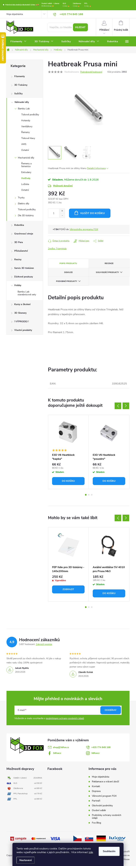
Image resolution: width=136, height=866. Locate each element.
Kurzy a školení (22, 304)
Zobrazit (68, 589)
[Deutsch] (101, 838)
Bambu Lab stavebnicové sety (27, 293)
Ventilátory (26, 126)
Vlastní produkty (23, 330)
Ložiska (25, 184)
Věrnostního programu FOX (83, 229)
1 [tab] (86, 495)
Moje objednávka (14, 14)
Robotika (19, 225)
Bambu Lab (24, 108)
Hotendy (25, 120)
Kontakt (96, 786)
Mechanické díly (26, 157)
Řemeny (25, 132)
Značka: (57, 248)
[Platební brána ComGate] (18, 838)
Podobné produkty (66, 281)
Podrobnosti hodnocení (91, 72)
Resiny (17, 259)
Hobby (17, 285)
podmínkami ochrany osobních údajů (65, 718)
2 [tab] (89, 495)
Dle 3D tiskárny (26, 215)
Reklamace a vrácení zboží (105, 781)
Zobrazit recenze (44, 644)
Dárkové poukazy (23, 276)
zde (91, 852)
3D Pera (18, 242)
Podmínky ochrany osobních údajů (106, 817)
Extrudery (26, 172)
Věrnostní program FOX (104, 796)
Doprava (96, 791)
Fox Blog (96, 822)
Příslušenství (21, 250)
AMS (23, 144)
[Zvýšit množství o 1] (62, 211)
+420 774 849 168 (100, 747)
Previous (118, 405)
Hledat (80, 27)
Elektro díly (23, 203)
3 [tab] (92, 495)
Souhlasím (109, 851)
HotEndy (25, 178)
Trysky (21, 197)
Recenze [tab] (109, 263)
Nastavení (25, 860)
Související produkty (107, 272)
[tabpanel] (68, 452)
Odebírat (111, 710)
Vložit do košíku (92, 213)
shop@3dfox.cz (61, 747)
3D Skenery (20, 312)
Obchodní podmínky (102, 805)
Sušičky (18, 93)
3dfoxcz (57, 753)
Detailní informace (96, 168)
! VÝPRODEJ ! (21, 321)
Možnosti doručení (63, 185)
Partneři (96, 800)
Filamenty (19, 76)
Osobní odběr (99, 810)
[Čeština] (77, 838)
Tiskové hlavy (28, 138)
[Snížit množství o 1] (62, 215)
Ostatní (25, 150)
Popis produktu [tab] (68, 263)
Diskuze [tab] (68, 272)
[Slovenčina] (89, 838)
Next (126, 405)
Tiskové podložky (30, 114)
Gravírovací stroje (23, 233)
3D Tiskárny (20, 85)
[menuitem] (18, 41)
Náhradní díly (22, 102)
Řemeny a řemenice (26, 165)
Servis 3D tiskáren (24, 268)
